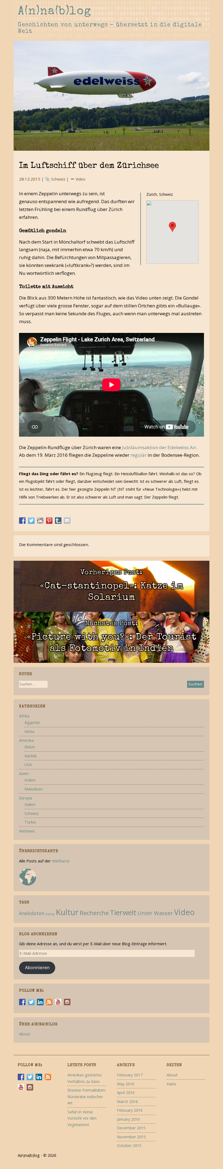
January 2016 (128, 1119)
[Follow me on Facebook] (22, 1002)
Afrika (24, 716)
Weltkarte (61, 861)
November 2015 (131, 1136)
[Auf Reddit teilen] (40, 520)
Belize (29, 746)
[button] (172, 227)
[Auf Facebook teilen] (22, 520)
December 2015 (131, 1127)
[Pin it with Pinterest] (49, 520)
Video (80, 179)
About (24, 1033)
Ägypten (32, 722)
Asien (24, 773)
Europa (25, 798)
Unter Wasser (155, 913)
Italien (29, 804)
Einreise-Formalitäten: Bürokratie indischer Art (86, 1096)
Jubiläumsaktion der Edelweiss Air (159, 447)
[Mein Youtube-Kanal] (58, 1002)
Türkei (30, 822)
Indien (29, 780)
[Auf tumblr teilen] (58, 520)
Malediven (33, 789)
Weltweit (27, 831)
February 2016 (130, 1110)
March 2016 (127, 1101)
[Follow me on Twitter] (31, 1002)
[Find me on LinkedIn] (40, 1002)
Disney (50, 914)
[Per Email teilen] (67, 520)
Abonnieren (37, 968)
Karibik (30, 755)
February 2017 (130, 1074)
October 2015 (129, 1145)
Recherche (94, 913)
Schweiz (58, 179)
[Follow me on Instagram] (67, 1002)
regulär (139, 455)
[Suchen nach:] (33, 684)
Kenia (29, 731)
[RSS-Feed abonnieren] (49, 1002)
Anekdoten (31, 913)
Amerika (26, 740)
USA (28, 764)
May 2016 (125, 1083)
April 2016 (126, 1092)
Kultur (67, 912)
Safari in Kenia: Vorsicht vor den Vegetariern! (82, 1118)
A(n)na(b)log (54, 11)
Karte (171, 1083)
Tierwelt (123, 912)
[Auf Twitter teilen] (31, 520)
